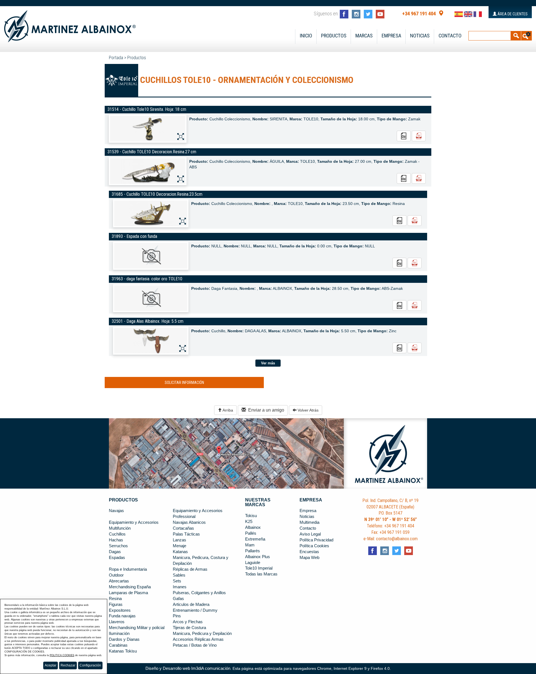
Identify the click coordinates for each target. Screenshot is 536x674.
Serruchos (118, 546)
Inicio (306, 36)
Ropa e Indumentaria (128, 569)
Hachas (116, 540)
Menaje (179, 546)
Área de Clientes (512, 14)
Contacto (450, 36)
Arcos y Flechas (188, 622)
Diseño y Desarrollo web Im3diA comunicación (187, 668)
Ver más (268, 363)
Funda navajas (122, 616)
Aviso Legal (310, 534)
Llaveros (117, 622)
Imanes (179, 587)
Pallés (250, 533)
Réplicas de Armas (190, 569)
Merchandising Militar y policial (136, 627)
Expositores (120, 610)
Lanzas (179, 540)
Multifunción (120, 528)
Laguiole (252, 562)
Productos (333, 36)
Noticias (420, 36)
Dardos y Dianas (124, 639)
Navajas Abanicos (189, 522)
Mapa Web (309, 557)
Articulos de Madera (191, 604)
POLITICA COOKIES (62, 655)
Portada (116, 57)
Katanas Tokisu (123, 651)
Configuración (90, 665)
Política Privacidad (316, 540)
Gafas (178, 598)
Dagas (115, 551)
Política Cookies (314, 546)
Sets (177, 581)
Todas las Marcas (261, 574)
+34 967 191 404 (419, 14)
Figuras (116, 604)
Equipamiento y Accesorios (134, 522)
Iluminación (119, 633)
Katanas (180, 551)
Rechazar (68, 665)
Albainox (253, 527)
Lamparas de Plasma (128, 593)
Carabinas (118, 645)
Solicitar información (184, 382)
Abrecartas (119, 581)
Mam (250, 545)
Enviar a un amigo (265, 410)
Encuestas (309, 551)
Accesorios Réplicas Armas (198, 639)
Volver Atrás (307, 410)
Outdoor (116, 575)
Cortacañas (183, 528)
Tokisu (251, 515)
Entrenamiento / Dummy (195, 610)
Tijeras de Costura (189, 627)
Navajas (116, 510)
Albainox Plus (257, 557)
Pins (177, 616)
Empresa (391, 36)
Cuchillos (117, 534)
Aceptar (50, 665)
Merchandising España (130, 587)
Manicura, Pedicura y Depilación (202, 633)
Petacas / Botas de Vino (195, 645)
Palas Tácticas (186, 534)
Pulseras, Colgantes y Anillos (199, 593)
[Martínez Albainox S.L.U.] (70, 23)
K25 (248, 521)
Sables (179, 575)
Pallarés (252, 551)
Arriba (227, 410)
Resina (115, 598)
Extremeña (255, 539)
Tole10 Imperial (258, 568)
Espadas (117, 557)
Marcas (364, 36)
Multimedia (309, 522)
